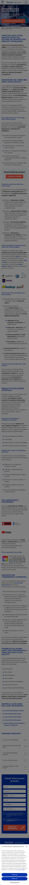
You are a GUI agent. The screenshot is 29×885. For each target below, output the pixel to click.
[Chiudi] (26, 846)
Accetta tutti (14, 874)
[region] (14, 864)
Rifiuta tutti (14, 878)
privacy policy (21, 869)
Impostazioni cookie (14, 882)
